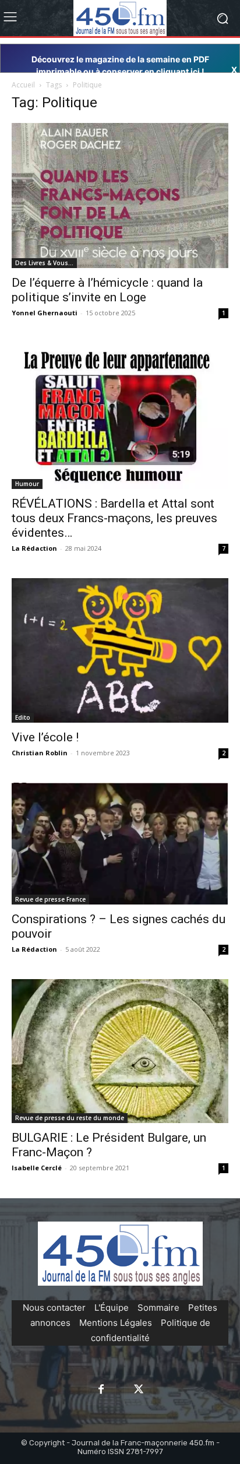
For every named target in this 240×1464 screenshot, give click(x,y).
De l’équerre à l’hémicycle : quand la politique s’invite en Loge (107, 290)
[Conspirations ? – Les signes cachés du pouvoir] (120, 844)
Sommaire (158, 1307)
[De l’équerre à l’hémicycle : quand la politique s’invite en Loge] (120, 195)
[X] (138, 1390)
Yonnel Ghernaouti (44, 312)
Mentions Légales (115, 1322)
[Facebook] (101, 1390)
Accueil (23, 85)
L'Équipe (111, 1307)
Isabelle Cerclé (37, 1167)
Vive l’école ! (45, 737)
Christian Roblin (40, 752)
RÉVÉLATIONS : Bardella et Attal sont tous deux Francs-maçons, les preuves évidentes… (114, 518)
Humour (27, 484)
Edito (22, 717)
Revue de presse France (50, 899)
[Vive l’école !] (120, 650)
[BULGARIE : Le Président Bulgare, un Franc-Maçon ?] (120, 1051)
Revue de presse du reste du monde (69, 1118)
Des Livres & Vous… (44, 263)
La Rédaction (34, 548)
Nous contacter (54, 1307)
